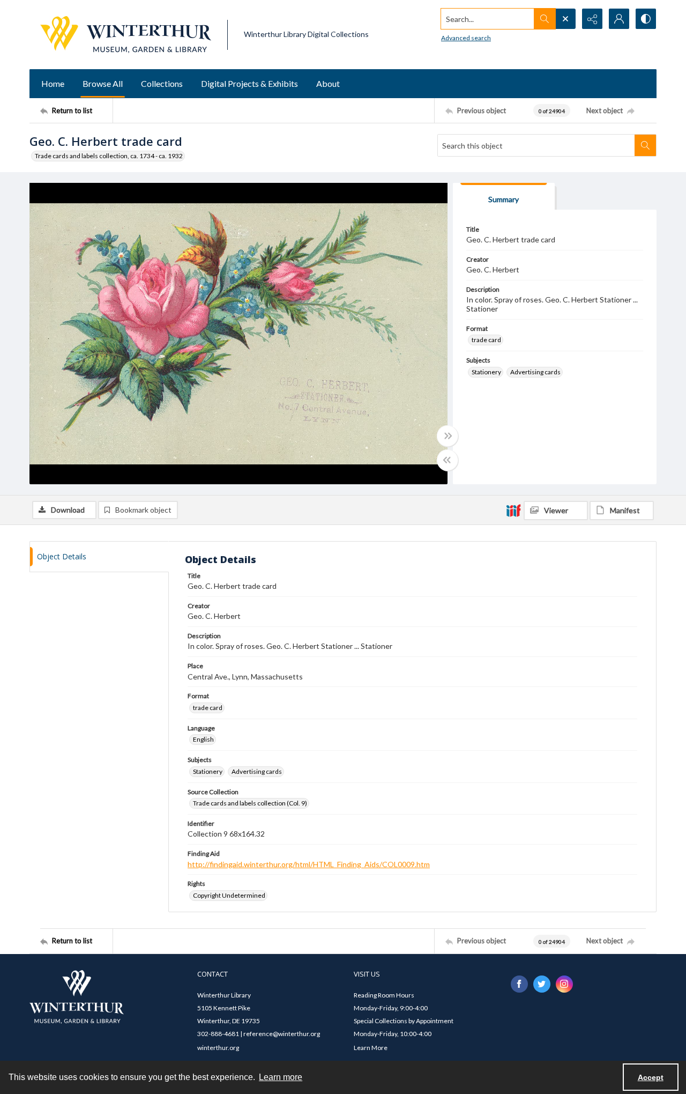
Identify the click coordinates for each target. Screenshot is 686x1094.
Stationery (486, 372)
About (328, 83)
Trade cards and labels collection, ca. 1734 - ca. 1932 (109, 156)
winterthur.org (218, 1048)
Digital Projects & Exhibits (249, 83)
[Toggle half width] (447, 460)
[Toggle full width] (447, 436)
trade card (486, 340)
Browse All (103, 83)
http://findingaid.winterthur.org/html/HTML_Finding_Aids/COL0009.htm (309, 864)
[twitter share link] (541, 984)
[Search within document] (645, 145)
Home (52, 83)
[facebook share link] (519, 984)
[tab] (504, 196)
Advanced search (466, 38)
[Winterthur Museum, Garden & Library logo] (125, 34)
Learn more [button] (280, 1077)
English (203, 739)
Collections (162, 83)
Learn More (370, 1048)
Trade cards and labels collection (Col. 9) (250, 803)
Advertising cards (535, 372)
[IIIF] (513, 510)
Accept (650, 1077)
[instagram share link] (564, 984)
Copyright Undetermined (229, 895)
